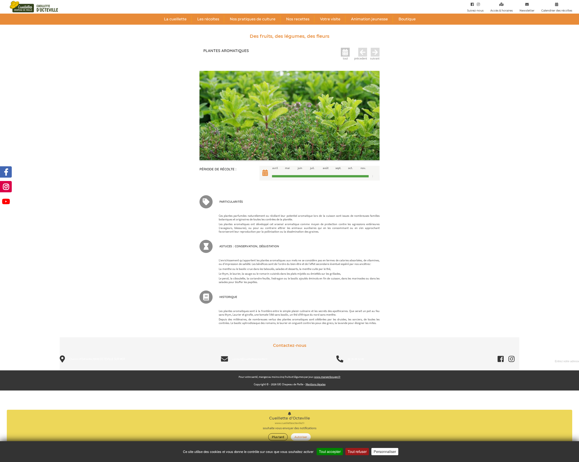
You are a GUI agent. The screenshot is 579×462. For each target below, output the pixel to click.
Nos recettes (297, 19)
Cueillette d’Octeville (289, 418)
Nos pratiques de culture (252, 19)
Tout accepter (330, 451)
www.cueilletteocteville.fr (289, 423)
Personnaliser (385, 451)
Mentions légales (315, 384)
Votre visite (330, 19)
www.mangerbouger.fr (327, 377)
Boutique (407, 19)
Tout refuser (357, 451)
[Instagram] (477, 4)
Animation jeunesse (369, 19)
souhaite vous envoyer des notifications (289, 428)
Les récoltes (208, 19)
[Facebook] (472, 4)
